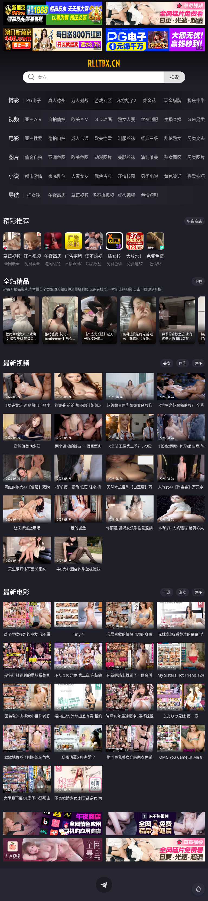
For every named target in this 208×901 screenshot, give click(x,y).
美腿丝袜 (126, 157)
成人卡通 (80, 138)
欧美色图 (80, 157)
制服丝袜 (126, 138)
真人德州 (57, 100)
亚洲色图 (57, 157)
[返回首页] (198, 889)
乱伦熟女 (172, 138)
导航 (13, 195)
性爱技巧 (196, 176)
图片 (13, 157)
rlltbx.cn (104, 63)
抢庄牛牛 (196, 100)
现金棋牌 (172, 100)
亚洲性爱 (33, 138)
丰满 (167, 592)
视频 (13, 119)
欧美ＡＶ (80, 119)
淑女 (182, 592)
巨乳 (182, 363)
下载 (198, 281)
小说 (13, 176)
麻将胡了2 (126, 100)
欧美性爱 (103, 138)
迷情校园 (126, 176)
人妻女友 (80, 176)
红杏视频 (126, 195)
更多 (198, 363)
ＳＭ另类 (196, 119)
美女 (167, 363)
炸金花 (149, 100)
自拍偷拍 (57, 119)
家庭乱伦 (57, 176)
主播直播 (172, 119)
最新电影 (16, 591)
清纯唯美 (149, 157)
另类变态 (196, 138)
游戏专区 (103, 100)
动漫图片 (103, 157)
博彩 (13, 100)
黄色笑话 (172, 176)
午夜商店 (57, 195)
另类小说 (149, 176)
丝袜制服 (149, 119)
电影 (13, 138)
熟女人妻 (126, 119)
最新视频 (16, 362)
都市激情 (33, 176)
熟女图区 (172, 157)
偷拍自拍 (57, 138)
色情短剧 (149, 195)
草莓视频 (80, 195)
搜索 (174, 77)
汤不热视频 (103, 195)
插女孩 (33, 195)
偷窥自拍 (33, 157)
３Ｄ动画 (103, 119)
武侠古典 (103, 176)
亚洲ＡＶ (33, 119)
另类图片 (196, 157)
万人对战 (80, 100)
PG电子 (33, 100)
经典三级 (149, 138)
